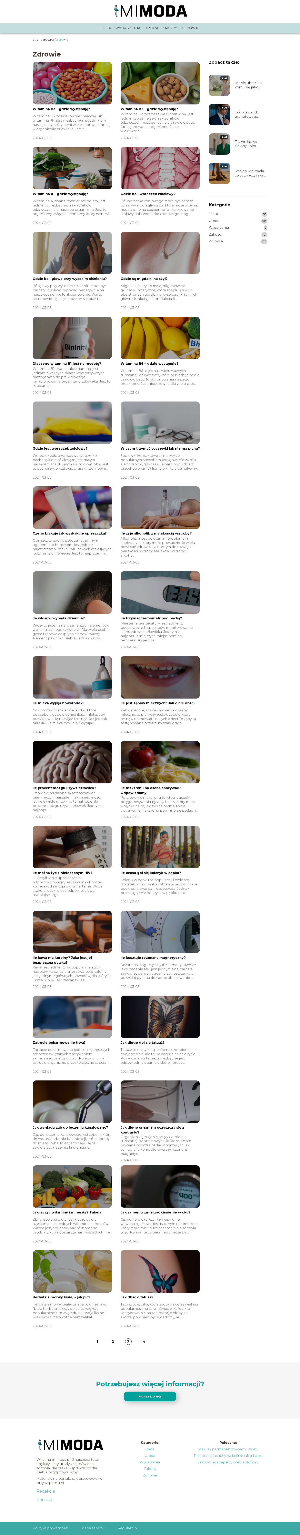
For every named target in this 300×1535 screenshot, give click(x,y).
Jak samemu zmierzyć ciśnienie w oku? (155, 1212)
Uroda (151, 28)
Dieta (105, 28)
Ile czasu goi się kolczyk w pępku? (151, 873)
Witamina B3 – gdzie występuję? (61, 109)
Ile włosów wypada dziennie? (59, 618)
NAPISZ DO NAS (150, 1396)
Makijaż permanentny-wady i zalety (228, 1449)
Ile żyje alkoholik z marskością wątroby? (156, 533)
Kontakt (44, 1499)
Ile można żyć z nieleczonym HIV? (62, 873)
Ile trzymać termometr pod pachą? (151, 618)
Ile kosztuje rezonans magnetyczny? (153, 958)
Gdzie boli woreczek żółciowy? (148, 194)
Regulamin (127, 1528)
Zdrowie (190, 28)
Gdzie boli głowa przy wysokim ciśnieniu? (70, 279)
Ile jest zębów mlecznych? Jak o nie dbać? (158, 703)
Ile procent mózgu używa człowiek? (64, 788)
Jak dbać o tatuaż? (137, 1297)
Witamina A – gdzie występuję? (60, 194)
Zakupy (169, 28)
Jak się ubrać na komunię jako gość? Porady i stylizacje (248, 85)
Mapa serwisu (93, 1528)
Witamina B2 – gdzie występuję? (149, 109)
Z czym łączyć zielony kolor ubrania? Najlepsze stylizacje (251, 144)
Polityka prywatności (50, 1528)
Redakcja (46, 1491)
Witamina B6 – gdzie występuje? (149, 364)
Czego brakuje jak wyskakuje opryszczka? (70, 533)
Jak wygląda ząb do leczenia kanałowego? (70, 1127)
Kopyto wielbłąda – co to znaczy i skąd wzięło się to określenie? (251, 173)
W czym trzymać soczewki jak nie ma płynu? (160, 448)
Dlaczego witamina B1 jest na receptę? (67, 364)
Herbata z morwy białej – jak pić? (61, 1297)
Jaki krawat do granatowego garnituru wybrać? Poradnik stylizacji (250, 114)
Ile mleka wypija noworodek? (58, 703)
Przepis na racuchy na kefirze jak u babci (228, 1456)
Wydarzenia (127, 28)
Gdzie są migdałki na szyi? (144, 279)
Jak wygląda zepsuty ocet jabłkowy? (228, 1462)
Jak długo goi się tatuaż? (142, 1043)
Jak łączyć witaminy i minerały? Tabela (67, 1212)
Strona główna (43, 39)
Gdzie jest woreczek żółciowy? (60, 448)
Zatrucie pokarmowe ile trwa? (59, 1043)
